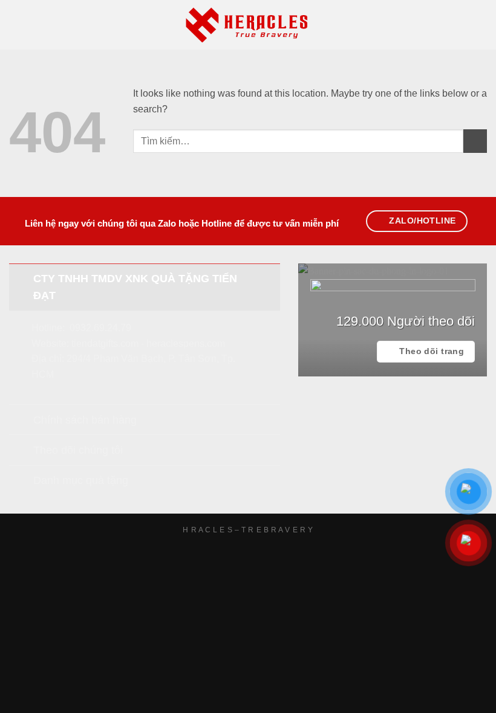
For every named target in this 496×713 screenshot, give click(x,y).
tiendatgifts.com (105, 343)
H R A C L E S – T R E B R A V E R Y (248, 530)
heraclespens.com (185, 343)
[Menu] (16, 24)
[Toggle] (21, 278)
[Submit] (475, 141)
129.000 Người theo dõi (405, 321)
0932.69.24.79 (100, 328)
